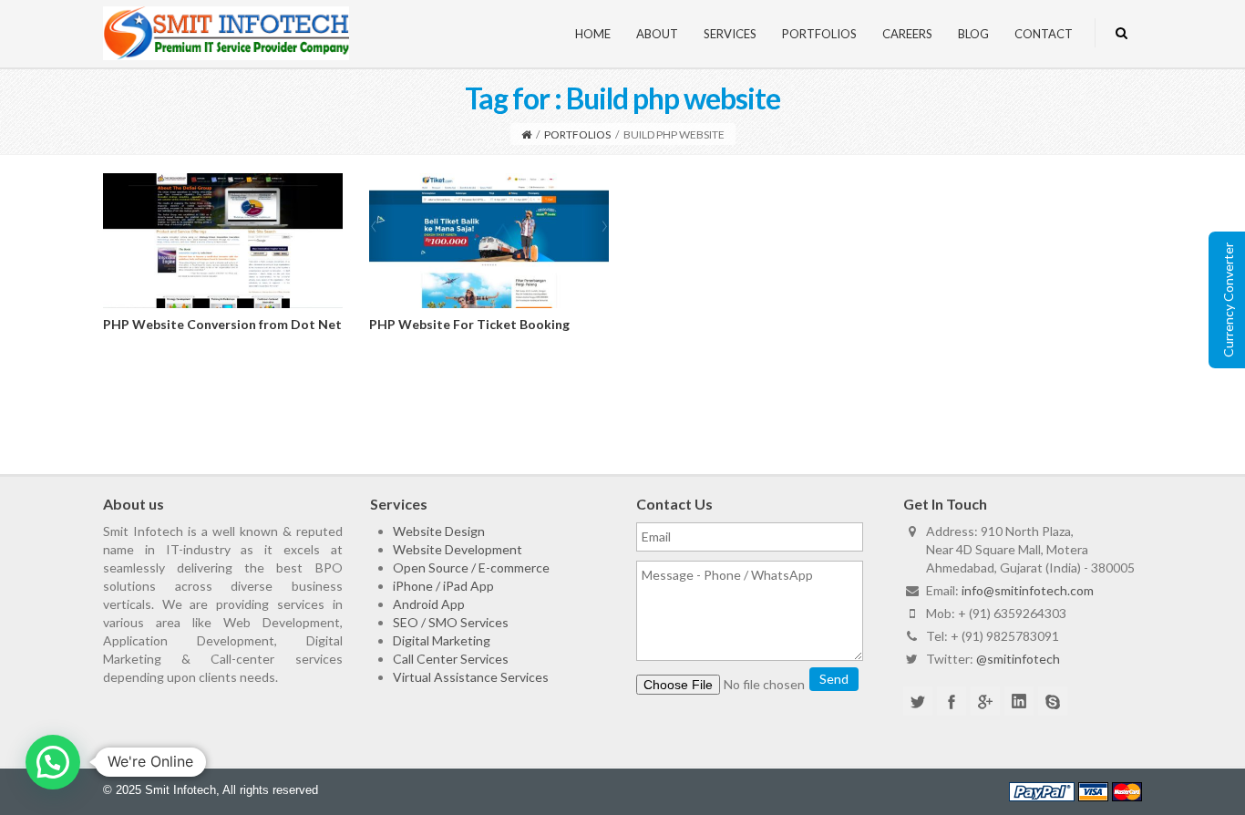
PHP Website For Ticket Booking (469, 324)
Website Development (457, 549)
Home (593, 33)
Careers (907, 33)
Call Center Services (451, 658)
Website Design (439, 531)
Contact (1043, 33)
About (657, 33)
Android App (429, 604)
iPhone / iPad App (443, 585)
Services (730, 33)
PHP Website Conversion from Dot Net (222, 324)
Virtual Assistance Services (471, 677)
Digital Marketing (441, 640)
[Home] (526, 134)
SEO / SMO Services (451, 622)
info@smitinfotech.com (1028, 590)
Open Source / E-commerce (471, 567)
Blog (973, 33)
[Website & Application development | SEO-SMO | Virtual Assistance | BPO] (226, 31)
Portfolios (819, 33)
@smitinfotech (1018, 658)
